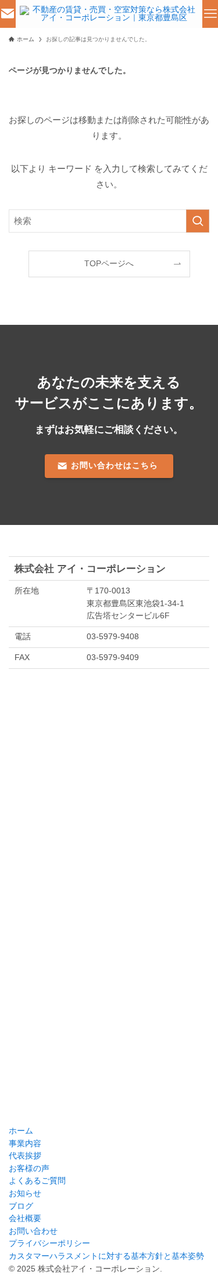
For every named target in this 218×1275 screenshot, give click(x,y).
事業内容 (25, 1143)
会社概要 (25, 1218)
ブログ (21, 1206)
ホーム (21, 1131)
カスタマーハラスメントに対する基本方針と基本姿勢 (106, 1256)
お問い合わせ (33, 1231)
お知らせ (25, 1193)
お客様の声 (29, 1168)
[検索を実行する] (197, 221)
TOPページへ (109, 263)
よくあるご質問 (37, 1180)
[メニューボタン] (210, 14)
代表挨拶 (25, 1155)
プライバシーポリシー (49, 1243)
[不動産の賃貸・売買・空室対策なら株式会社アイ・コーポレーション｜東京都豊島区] (109, 14)
